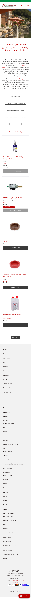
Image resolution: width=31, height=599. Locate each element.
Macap (5, 496)
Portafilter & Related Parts (10, 546)
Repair (5, 354)
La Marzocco (6, 412)
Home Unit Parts (15, 96)
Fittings (5, 524)
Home (5, 349)
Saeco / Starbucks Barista (10, 444)
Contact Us (6, 379)
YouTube (15, 582)
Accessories (6, 460)
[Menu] (28, 5)
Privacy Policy (7, 388)
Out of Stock (15, 171)
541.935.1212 (17, 578)
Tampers (5, 455)
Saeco (5, 509)
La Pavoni (6, 416)
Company (6, 371)
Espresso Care (17, 591)
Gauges (5, 528)
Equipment (6, 358)
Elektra (5, 408)
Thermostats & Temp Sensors (11, 554)
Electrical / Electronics (9, 520)
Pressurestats (7, 541)
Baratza (5, 479)
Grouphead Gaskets (9, 533)
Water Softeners (7, 468)
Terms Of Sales (7, 383)
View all (15, 337)
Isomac (5, 431)
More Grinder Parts (8, 513)
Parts (4, 362)
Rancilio (5, 421)
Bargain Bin (6, 472)
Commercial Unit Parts (15, 110)
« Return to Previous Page (15, 132)
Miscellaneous (7, 537)
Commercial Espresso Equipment (15, 117)
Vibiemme (6, 449)
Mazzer (5, 500)
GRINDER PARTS (15, 124)
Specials (5, 366)
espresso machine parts (18, 79)
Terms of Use (7, 392)
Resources (6, 375)
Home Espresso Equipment (15, 103)
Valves (5, 558)
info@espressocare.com (17, 580)
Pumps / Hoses (7, 550)
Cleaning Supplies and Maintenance (13, 464)
